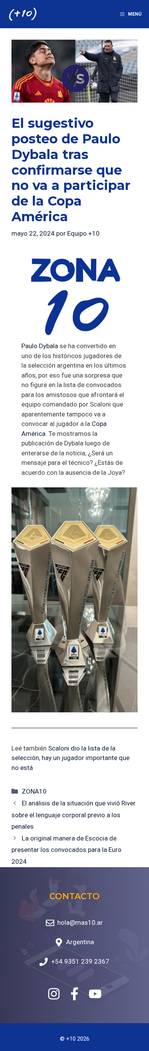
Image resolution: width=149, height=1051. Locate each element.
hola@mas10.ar (80, 922)
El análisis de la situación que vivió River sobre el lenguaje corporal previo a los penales (73, 814)
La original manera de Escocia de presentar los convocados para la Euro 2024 (66, 849)
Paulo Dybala (39, 346)
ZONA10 (34, 791)
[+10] (23, 14)
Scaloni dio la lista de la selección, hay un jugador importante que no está (70, 757)
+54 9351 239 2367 (80, 961)
